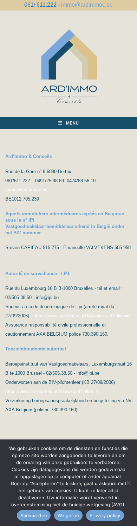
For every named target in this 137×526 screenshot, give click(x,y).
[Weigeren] (128, 482)
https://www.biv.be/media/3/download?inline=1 (51, 391)
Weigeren (68, 515)
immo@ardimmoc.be (87, 5)
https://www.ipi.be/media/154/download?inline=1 (81, 315)
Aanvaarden (33, 515)
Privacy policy (105, 515)
